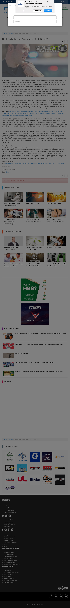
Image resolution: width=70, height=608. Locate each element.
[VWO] (25, 10)
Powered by (20, 10)
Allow (48, 10)
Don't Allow (38, 10)
